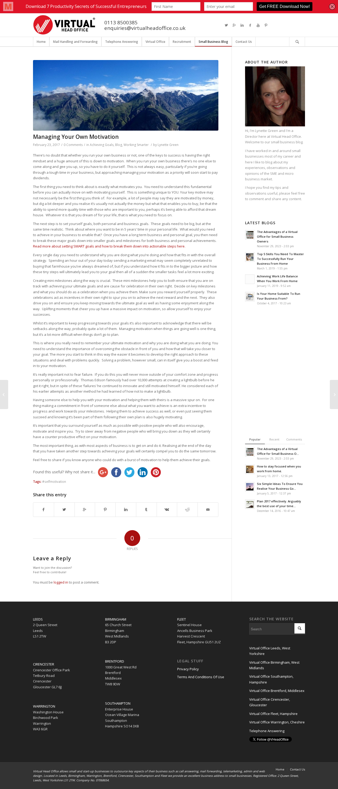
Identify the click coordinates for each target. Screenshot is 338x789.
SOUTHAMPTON (117, 703)
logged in (61, 582)
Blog (118, 145)
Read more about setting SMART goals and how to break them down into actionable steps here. (109, 246)
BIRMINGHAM (115, 619)
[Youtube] (258, 25)
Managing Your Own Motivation (76, 136)
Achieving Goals (102, 145)
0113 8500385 (121, 22)
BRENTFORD (114, 661)
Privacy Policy (188, 669)
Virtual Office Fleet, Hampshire (273, 713)
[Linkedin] (242, 25)
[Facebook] (250, 25)
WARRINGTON (44, 706)
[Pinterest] (266, 25)
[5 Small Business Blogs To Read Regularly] (4, 394)
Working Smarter (136, 145)
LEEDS (38, 619)
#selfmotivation (54, 481)
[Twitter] (226, 25)
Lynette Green (168, 145)
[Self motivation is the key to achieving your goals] (125, 95)
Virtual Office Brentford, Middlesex (276, 690)
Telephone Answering (266, 730)
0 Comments (73, 145)
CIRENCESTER (43, 664)
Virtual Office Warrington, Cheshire (277, 722)
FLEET (181, 619)
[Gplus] (234, 25)
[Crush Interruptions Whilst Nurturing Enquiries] (334, 394)
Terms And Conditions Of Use (200, 677)
